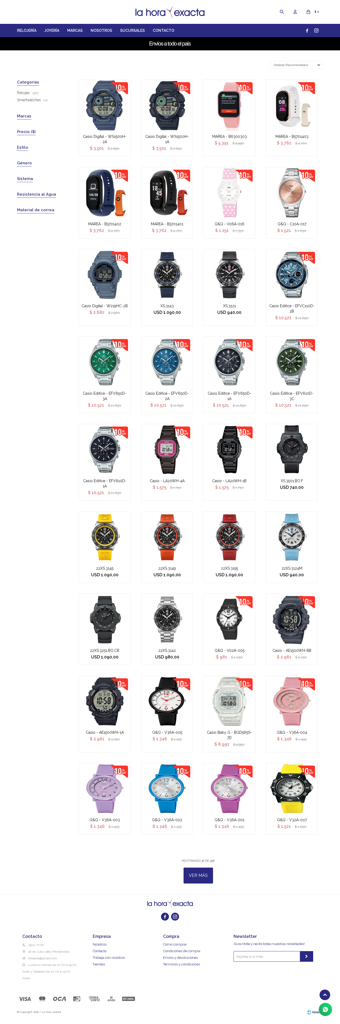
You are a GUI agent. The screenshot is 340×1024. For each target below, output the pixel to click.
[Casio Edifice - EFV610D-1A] (105, 450)
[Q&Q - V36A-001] (229, 789)
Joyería (51, 30)
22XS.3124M (292, 568)
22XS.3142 (167, 650)
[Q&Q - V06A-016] (229, 193)
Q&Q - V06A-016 (229, 224)
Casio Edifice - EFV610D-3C (291, 396)
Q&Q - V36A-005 (167, 732)
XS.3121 (229, 306)
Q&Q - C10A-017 (292, 224)
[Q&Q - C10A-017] (292, 193)
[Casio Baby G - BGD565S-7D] (229, 701)
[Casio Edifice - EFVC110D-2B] (292, 275)
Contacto (163, 30)
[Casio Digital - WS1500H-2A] (105, 105)
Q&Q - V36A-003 (105, 820)
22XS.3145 (104, 568)
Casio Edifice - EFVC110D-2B (291, 308)
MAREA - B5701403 (291, 136)
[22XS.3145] (105, 537)
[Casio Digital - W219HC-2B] (105, 275)
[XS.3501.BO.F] (292, 450)
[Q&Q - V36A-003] (105, 789)
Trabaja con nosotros (109, 958)
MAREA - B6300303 (229, 136)
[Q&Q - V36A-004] (292, 701)
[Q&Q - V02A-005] (229, 619)
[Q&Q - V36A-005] (167, 701)
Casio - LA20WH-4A (167, 481)
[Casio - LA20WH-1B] (229, 450)
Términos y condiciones (181, 964)
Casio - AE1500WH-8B (292, 650)
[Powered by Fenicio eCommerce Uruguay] (315, 1012)
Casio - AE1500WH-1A (105, 732)
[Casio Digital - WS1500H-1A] (167, 105)
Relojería (26, 30)
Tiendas (99, 964)
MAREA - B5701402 (104, 224)
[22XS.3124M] (292, 537)
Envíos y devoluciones (180, 958)
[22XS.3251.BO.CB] (105, 619)
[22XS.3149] (167, 537)
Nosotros (101, 30)
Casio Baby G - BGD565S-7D (229, 735)
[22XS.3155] (229, 537)
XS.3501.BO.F (292, 481)
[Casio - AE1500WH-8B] (292, 619)
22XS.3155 (229, 568)
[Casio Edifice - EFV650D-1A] (229, 362)
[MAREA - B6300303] (229, 105)
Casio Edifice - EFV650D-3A (104, 396)
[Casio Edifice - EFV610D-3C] (292, 362)
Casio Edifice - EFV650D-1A (229, 396)
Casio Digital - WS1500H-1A (167, 139)
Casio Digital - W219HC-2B (105, 306)
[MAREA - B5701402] (105, 193)
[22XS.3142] (167, 619)
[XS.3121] (229, 275)
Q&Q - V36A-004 (292, 732)
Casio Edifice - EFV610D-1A (104, 483)
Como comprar (175, 944)
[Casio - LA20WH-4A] (167, 450)
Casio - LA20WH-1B (229, 481)
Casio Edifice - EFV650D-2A (167, 396)
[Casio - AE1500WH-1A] (105, 701)
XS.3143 (167, 306)
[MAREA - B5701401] (167, 193)
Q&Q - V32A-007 (292, 820)
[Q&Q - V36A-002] (167, 789)
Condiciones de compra (181, 951)
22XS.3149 (167, 568)
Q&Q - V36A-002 (167, 820)
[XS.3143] (167, 275)
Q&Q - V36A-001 (229, 820)
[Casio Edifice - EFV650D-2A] (167, 362)
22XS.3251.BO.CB (104, 650)
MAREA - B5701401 (167, 224)
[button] (281, 12)
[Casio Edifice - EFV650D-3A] (105, 362)
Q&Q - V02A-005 (229, 650)
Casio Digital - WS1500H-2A (104, 139)
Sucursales (132, 30)
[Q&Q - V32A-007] (292, 789)
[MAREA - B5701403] (292, 105)
